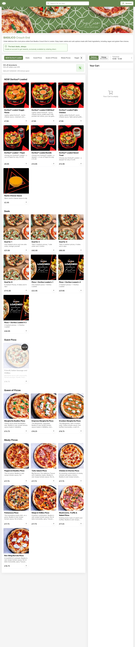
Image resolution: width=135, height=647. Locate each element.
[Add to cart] (26, 121)
